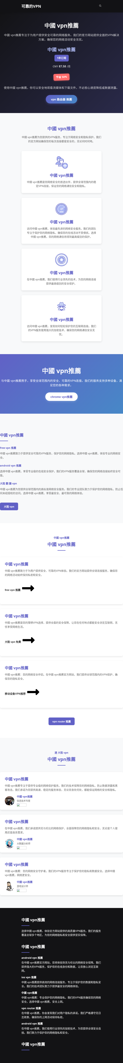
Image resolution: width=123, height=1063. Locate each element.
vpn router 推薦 (61, 721)
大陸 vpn (9, 506)
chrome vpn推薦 (61, 397)
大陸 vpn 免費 (13, 642)
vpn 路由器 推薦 (61, 99)
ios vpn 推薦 (28, 977)
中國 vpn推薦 (33, 919)
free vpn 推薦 (12, 590)
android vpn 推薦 (32, 958)
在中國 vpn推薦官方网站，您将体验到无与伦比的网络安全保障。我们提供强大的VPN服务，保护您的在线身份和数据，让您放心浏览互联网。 (61, 966)
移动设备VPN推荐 (15, 693)
